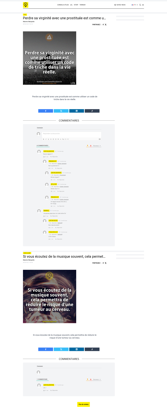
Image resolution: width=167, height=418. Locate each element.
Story (76, 5)
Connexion (40, 127)
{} (65, 139)
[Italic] (46, 139)
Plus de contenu (83, 404)
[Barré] (51, 139)
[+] (68, 139)
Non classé (27, 253)
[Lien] (63, 139)
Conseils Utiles (63, 5)
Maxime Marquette (28, 21)
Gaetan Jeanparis (62, 163)
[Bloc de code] (60, 139)
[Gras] (43, 139)
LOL (71, 5)
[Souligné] (48, 139)
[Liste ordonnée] (53, 139)
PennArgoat (63, 175)
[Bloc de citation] (58, 139)
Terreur (82, 5)
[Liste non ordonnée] (56, 139)
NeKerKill (60, 223)
